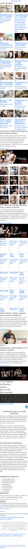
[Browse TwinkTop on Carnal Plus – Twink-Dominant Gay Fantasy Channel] (23, 190)
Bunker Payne (8, 126)
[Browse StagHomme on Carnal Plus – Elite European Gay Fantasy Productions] (4, 190)
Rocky (25, 88)
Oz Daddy (20, 26)
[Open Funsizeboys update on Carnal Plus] (6, 41)
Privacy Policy (3, 534)
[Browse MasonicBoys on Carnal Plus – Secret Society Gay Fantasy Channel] (14, 190)
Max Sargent (18, 68)
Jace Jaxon (19, 49)
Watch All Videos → (5, 149)
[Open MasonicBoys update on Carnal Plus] (6, 13)
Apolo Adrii (22, 126)
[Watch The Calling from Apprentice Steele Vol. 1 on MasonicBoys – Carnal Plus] (6, 76)
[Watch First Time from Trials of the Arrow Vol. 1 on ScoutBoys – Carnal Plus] (21, 8)
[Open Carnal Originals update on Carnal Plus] (21, 80)
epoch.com (3, 529)
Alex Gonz (7, 104)
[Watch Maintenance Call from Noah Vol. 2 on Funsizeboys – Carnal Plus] (6, 36)
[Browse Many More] (23, 200)
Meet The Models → (5, 329)
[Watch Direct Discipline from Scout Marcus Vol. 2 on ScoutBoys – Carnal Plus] (21, 94)
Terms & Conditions (13, 534)
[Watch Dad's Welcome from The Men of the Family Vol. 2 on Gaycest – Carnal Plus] (21, 113)
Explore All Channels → (6, 223)
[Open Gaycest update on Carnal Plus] (6, 59)
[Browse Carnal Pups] (4, 200)
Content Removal (17, 536)
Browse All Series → (5, 365)
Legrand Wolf (18, 24)
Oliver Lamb (18, 88)
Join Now (18, 1)
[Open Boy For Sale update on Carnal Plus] (21, 41)
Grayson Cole (23, 86)
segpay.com (21, 528)
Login (14, 1)
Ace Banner (22, 19)
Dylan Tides (21, 22)
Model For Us (8, 536)
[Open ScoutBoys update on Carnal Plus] (21, 13)
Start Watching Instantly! (6, 404)
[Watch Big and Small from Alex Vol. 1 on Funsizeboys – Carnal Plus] (6, 94)
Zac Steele (2, 88)
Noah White (3, 49)
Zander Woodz (21, 129)
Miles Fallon (3, 20)
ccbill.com (10, 529)
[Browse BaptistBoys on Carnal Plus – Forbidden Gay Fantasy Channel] (23, 170)
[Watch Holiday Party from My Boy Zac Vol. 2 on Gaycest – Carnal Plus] (6, 54)
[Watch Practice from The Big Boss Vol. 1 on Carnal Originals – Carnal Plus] (21, 76)
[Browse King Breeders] (14, 200)
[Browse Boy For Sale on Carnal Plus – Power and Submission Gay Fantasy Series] (14, 180)
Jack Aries (5, 127)
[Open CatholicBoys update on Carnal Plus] (21, 59)
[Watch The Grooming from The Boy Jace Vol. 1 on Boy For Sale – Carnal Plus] (21, 36)
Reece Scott (22, 27)
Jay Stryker (7, 19)
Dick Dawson (22, 47)
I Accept (2, 511)
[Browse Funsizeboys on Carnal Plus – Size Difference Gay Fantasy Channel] (14, 170)
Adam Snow (18, 20)
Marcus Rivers (21, 108)
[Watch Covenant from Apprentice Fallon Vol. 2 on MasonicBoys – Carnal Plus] (6, 8)
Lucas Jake (7, 86)
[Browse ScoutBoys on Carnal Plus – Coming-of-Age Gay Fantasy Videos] (23, 180)
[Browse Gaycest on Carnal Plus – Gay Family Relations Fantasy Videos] (4, 170)
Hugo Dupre (18, 127)
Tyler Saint (25, 127)
